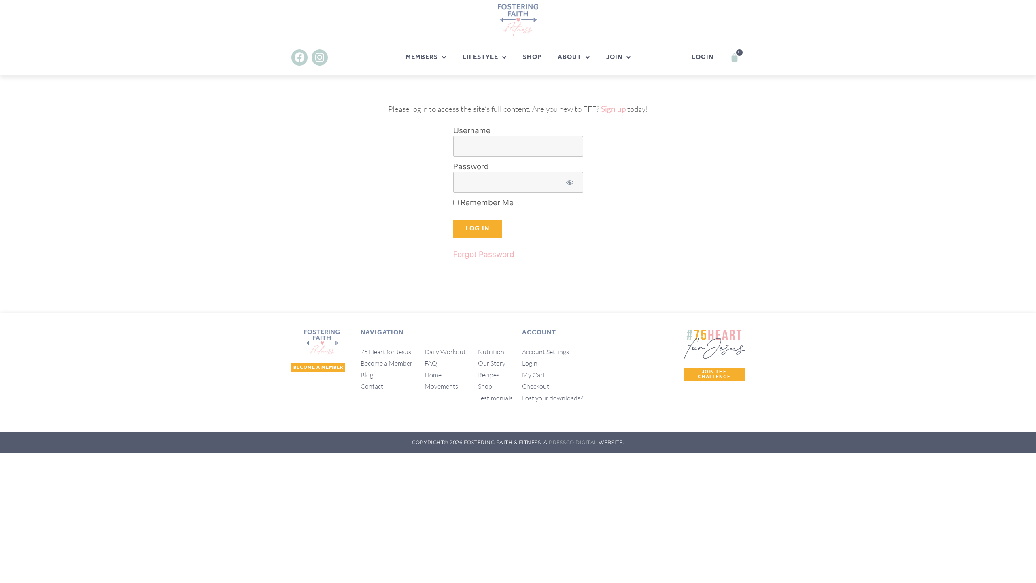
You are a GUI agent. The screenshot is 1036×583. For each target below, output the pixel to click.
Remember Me (486, 202)
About (570, 57)
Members (421, 57)
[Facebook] (299, 57)
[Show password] (570, 182)
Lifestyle (480, 57)
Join (614, 57)
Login (702, 57)
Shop (532, 57)
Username (471, 130)
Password (471, 166)
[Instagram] (320, 57)
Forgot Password (483, 254)
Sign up (613, 108)
